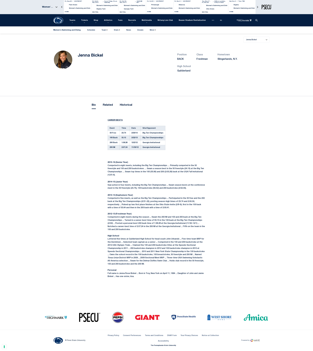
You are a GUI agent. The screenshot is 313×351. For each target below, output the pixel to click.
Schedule (91, 30)
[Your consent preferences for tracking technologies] (4, 346)
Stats (116, 30)
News (128, 30)
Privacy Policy (113, 335)
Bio (94, 105)
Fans (120, 20)
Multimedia (147, 20)
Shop (96, 20)
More (152, 30)
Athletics (108, 20)
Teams (72, 20)
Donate (140, 30)
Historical (126, 105)
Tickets (84, 20)
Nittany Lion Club (165, 20)
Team (103, 30)
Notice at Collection (210, 335)
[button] (62, 7)
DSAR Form (172, 335)
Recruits (132, 20)
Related (108, 105)
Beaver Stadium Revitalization (192, 20)
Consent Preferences (132, 335)
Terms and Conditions (154, 335)
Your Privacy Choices (189, 335)
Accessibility (163, 341)
